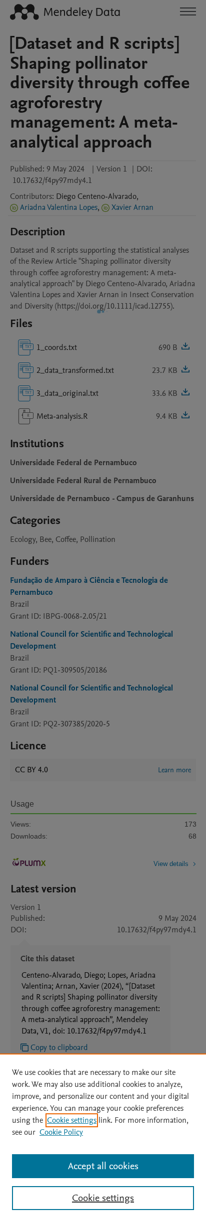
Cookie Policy (61, 1132)
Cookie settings (71, 1120)
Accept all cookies (103, 1166)
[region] (103, 1137)
